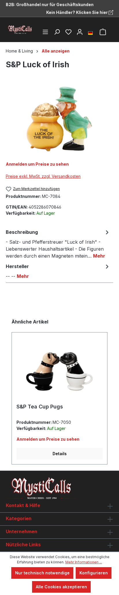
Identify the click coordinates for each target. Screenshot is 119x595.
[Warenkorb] (103, 32)
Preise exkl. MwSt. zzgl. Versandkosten (43, 176)
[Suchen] (57, 32)
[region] (59, 119)
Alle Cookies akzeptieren (61, 586)
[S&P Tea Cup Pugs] (59, 370)
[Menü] (45, 32)
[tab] (58, 244)
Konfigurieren (93, 572)
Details (60, 453)
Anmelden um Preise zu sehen (37, 164)
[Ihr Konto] (80, 32)
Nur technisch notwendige (42, 572)
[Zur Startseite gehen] (20, 29)
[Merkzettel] (68, 32)
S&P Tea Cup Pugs (39, 407)
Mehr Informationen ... (83, 562)
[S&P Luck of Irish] (59, 119)
